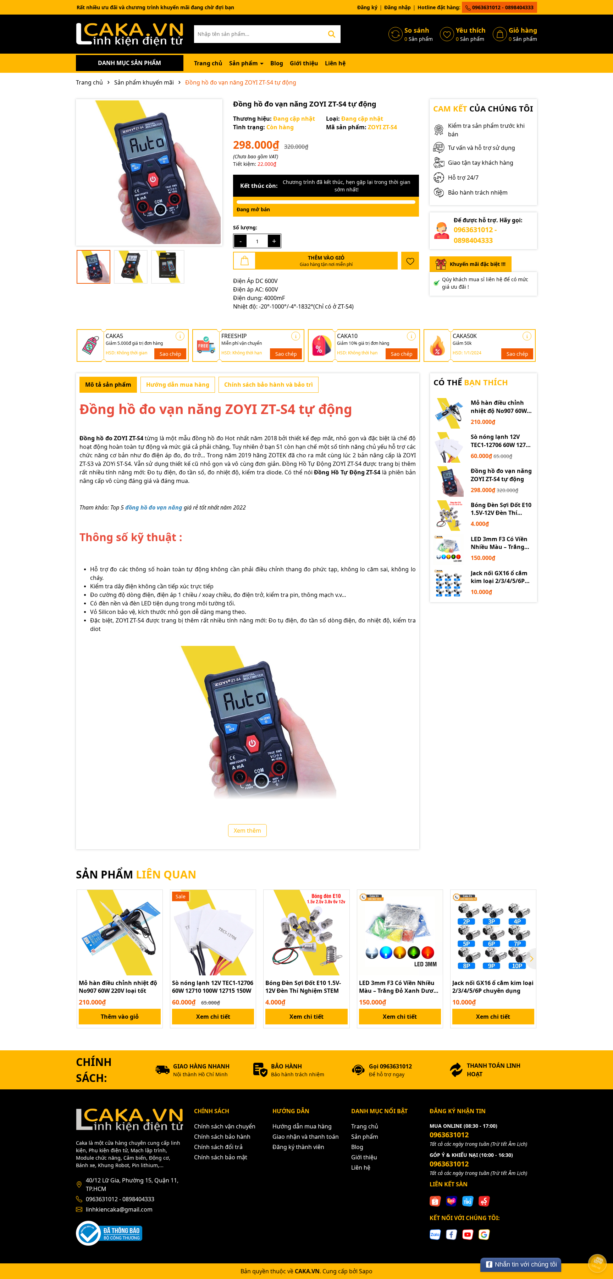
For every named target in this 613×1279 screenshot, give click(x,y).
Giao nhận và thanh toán (305, 1137)
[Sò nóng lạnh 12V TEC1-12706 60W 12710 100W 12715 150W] (448, 447)
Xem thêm (247, 830)
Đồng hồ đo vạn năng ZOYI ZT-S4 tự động (501, 475)
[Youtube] (468, 1234)
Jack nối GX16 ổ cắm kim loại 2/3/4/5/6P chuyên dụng (499, 577)
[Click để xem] (149, 172)
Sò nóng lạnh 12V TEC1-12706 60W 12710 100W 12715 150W (501, 441)
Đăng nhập (397, 7)
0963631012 (449, 1134)
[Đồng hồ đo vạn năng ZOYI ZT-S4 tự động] (448, 481)
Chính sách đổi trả (218, 1147)
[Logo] (129, 33)
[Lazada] (451, 1200)
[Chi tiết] (180, 336)
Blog (276, 63)
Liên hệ (335, 63)
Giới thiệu (304, 63)
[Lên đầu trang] (598, 1243)
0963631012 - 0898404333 (502, 7)
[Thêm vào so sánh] (154, 910)
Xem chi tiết (213, 1017)
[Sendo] (484, 1200)
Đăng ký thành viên (298, 1147)
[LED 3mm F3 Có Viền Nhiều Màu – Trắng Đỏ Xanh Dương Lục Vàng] (448, 549)
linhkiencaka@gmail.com (119, 1209)
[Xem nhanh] (154, 922)
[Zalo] (435, 1234)
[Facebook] (451, 1234)
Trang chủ (208, 63)
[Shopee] (435, 1200)
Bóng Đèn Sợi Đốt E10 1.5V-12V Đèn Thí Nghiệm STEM (501, 509)
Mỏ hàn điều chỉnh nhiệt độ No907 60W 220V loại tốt (499, 407)
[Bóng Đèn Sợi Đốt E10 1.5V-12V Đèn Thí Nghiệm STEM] (448, 515)
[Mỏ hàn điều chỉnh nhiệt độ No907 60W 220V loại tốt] (448, 413)
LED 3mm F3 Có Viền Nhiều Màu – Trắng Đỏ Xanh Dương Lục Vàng (499, 543)
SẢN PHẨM (136, 874)
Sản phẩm (244, 63)
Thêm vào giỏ (120, 1017)
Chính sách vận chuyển (224, 1126)
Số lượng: (245, 227)
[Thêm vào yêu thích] (410, 261)
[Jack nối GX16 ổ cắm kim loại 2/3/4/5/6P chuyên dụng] (448, 583)
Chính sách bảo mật (220, 1157)
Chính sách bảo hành (222, 1137)
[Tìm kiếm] (332, 34)
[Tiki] (468, 1200)
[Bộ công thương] (109, 1232)
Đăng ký (367, 7)
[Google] (484, 1234)
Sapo (365, 1271)
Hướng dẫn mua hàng (302, 1126)
